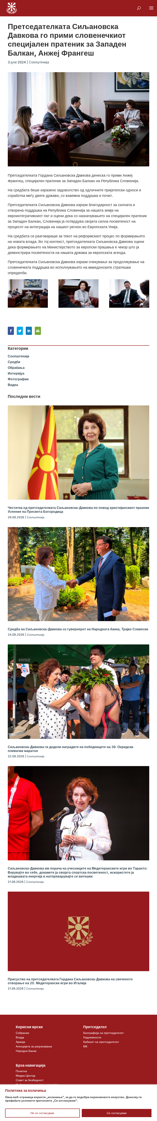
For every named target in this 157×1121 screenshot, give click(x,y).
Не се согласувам (42, 1113)
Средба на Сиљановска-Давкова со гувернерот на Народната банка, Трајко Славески (78, 629)
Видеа (13, 385)
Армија (20, 1042)
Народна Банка (26, 1051)
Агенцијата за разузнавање (34, 1046)
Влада (20, 1037)
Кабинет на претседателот (101, 1042)
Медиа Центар (25, 1075)
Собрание (22, 1033)
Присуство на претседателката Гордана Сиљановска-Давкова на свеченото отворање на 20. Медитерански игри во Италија (70, 981)
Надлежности (92, 1037)
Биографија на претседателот (103, 1033)
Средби (14, 362)
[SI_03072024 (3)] (78, 293)
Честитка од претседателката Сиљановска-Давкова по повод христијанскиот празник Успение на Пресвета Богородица (78, 510)
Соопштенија (39, 62)
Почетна (21, 1071)
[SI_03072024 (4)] (129, 293)
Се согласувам (117, 1113)
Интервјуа (16, 373)
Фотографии (18, 379)
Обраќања (16, 368)
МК (85, 1046)
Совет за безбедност (30, 1080)
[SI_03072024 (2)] (28, 293)
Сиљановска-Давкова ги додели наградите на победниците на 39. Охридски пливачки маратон (70, 749)
